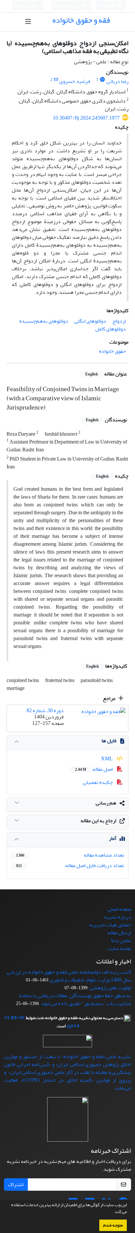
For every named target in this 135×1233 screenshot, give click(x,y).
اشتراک (16, 1184)
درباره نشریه (117, 917)
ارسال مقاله (119, 933)
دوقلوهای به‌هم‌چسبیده (43, 321)
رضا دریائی (117, 81)
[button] (112, 1212)
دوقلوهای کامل (110, 329)
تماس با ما (121, 940)
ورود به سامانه (69, 6)
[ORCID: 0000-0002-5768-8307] (102, 80)
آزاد (69, 1026)
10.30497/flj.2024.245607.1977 (86, 118)
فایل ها (109, 741)
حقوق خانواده (112, 351)
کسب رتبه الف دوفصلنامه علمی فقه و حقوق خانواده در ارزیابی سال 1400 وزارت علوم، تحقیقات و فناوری (69, 976)
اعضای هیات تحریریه (110, 925)
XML (107, 759)
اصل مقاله (94, 769)
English (109, 6)
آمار (112, 838)
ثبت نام (24, 6)
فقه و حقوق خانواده (81, 20)
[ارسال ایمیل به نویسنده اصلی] (55, 80)
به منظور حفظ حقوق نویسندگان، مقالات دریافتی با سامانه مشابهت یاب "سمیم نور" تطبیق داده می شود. (75, 999)
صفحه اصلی (119, 909)
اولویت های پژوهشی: (109, 988)
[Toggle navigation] (28, 22)
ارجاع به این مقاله (98, 820)
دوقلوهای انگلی (90, 321)
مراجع (109, 698)
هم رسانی (106, 803)
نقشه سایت (119, 948)
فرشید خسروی (74, 81)
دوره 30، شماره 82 (45, 710)
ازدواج (119, 321)
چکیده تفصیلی (98, 782)
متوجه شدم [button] (113, 1225)
